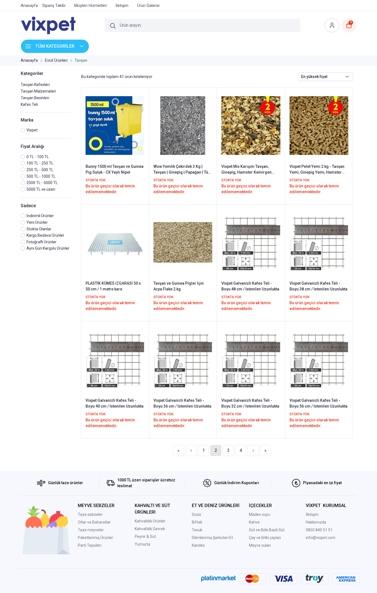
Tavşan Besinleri (35, 98)
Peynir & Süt (145, 536)
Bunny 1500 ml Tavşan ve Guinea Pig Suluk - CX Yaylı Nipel (115, 169)
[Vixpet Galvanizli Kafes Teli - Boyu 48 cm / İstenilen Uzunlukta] (251, 242)
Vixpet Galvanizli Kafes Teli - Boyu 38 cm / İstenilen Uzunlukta (318, 286)
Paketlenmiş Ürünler (95, 537)
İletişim (312, 514)
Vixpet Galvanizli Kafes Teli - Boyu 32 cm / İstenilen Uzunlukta (250, 403)
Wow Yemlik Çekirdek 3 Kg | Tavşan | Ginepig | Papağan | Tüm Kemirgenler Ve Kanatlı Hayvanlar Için (182, 169)
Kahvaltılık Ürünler (150, 521)
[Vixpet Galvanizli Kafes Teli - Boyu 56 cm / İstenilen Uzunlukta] (319, 359)
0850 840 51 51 (319, 530)
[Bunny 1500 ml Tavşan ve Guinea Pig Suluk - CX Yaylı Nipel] (115, 125)
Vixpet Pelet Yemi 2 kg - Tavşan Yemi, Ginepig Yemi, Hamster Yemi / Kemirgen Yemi (317, 169)
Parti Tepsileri (90, 545)
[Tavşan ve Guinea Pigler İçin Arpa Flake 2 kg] (183, 242)
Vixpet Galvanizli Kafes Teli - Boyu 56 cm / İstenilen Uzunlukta (318, 403)
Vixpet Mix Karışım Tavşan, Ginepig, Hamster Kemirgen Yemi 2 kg (246, 169)
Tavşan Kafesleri (35, 84)
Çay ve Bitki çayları (265, 537)
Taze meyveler (91, 530)
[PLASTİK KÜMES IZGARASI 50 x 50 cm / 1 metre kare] (115, 242)
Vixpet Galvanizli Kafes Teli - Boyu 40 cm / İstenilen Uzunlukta (115, 403)
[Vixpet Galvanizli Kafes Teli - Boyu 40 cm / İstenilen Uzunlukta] (115, 359)
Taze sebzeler (90, 514)
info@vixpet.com (320, 537)
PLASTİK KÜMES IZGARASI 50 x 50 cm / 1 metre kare (113, 286)
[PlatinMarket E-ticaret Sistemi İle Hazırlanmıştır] (218, 579)
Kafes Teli (29, 104)
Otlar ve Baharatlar (94, 522)
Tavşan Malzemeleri (38, 91)
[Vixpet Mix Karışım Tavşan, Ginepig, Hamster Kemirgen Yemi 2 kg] (251, 125)
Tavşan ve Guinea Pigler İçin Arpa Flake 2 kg (178, 286)
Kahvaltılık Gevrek (150, 529)
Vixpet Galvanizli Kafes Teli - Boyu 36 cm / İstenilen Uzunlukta (182, 403)
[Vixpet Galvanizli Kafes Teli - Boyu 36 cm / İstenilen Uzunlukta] (183, 359)
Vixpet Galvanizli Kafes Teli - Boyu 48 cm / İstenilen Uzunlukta (250, 286)
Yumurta (142, 544)
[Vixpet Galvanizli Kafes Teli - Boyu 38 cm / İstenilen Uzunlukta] (319, 242)
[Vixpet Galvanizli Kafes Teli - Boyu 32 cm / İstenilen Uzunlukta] (251, 359)
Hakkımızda (316, 522)
